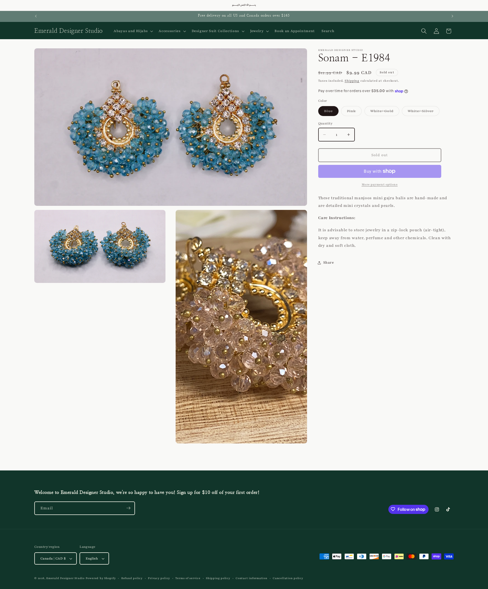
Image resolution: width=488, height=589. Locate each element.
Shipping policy (218, 578)
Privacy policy (159, 578)
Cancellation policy (288, 578)
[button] (132, 31)
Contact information (251, 578)
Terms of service (187, 578)
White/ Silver (423, 112)
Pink (354, 112)
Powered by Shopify (101, 578)
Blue (331, 112)
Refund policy (132, 578)
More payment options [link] (380, 184)
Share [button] (328, 262)
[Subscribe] (128, 508)
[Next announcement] (452, 16)
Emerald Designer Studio (65, 578)
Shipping (352, 81)
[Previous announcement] (35, 16)
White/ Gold (384, 112)
